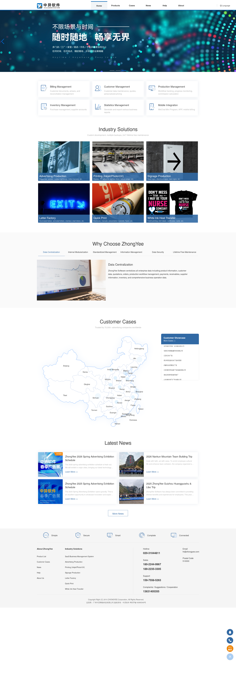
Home (99, 5)
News (148, 5)
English (226, 20)
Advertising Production (73, 562)
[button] (112, 70)
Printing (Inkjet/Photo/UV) (75, 567)
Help (165, 5)
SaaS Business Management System (79, 556)
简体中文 (226, 15)
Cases (132, 5)
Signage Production (72, 572)
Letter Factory (70, 578)
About (181, 5)
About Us (40, 578)
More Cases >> (170, 340)
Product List (41, 556)
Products (115, 5)
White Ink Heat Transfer (74, 589)
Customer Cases (43, 562)
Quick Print (69, 583)
